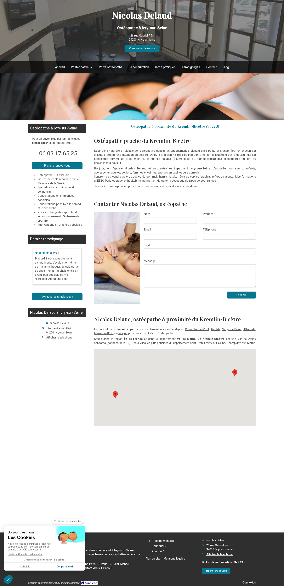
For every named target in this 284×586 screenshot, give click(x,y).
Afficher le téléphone (59, 338)
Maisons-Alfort (104, 333)
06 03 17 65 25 (58, 153)
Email (147, 230)
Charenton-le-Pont (197, 329)
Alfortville (249, 329)
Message (150, 261)
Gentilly (215, 329)
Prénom (208, 214)
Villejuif (123, 333)
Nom (147, 214)
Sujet (147, 245)
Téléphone (209, 230)
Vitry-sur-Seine (231, 329)
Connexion (249, 582)
